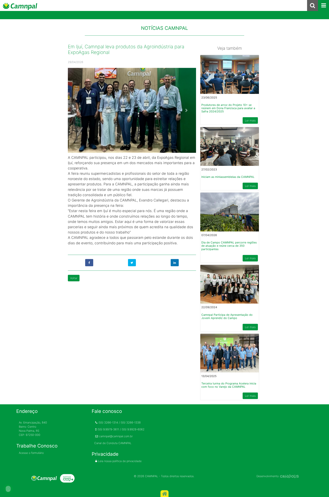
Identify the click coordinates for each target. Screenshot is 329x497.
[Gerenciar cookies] (8, 489)
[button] (77, 110)
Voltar (73, 278)
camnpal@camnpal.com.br (116, 436)
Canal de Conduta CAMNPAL (112, 443)
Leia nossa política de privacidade (120, 461)
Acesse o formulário (31, 453)
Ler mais (250, 120)
